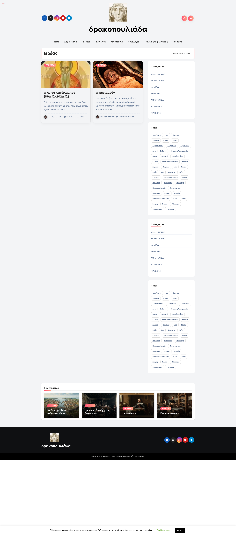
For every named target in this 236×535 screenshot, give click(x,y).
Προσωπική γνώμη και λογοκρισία (97, 411)
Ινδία (175, 167)
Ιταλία (154, 172)
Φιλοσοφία (175, 204)
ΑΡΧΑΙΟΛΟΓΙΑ (157, 80)
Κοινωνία (101, 42)
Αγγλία (165, 140)
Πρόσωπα (178, 42)
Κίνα (162, 172)
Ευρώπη (155, 167)
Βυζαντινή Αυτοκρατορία (179, 151)
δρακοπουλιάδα (118, 29)
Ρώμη (183, 199)
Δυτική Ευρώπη (177, 156)
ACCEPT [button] (180, 530)
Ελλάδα (155, 162)
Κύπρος (184, 177)
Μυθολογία (133, 42)
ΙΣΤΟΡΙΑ (101, 65)
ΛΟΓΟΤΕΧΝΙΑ (157, 100)
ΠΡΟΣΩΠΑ (50, 65)
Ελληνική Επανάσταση (170, 162)
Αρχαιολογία (71, 42)
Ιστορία (86, 42)
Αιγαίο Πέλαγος (158, 146)
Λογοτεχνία (117, 42)
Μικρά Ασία (168, 183)
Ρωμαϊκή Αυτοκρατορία (161, 199)
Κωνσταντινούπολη (170, 177)
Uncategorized (158, 74)
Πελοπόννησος (175, 188)
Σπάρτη (155, 204)
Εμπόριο (185, 162)
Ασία (154, 151)
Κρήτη (181, 172)
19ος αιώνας (157, 135)
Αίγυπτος (156, 140)
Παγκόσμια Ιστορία (159, 188)
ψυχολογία (170, 209)
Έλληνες (176, 135)
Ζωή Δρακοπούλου (55, 117)
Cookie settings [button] (163, 530)
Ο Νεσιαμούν (105, 92)
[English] (3, 3)
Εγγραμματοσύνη (170, 413)
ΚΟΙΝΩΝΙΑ (156, 93)
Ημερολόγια (129, 413)
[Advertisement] (74, 497)
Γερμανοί (165, 156)
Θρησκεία (166, 167)
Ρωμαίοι (177, 193)
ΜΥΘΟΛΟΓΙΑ (157, 106)
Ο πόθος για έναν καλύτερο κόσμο (56, 411)
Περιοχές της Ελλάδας (156, 42)
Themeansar (139, 456)
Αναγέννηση (172, 146)
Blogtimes (124, 456)
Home (56, 42)
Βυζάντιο (163, 151)
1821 (166, 135)
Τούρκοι (164, 204)
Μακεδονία (156, 183)
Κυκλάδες (156, 177)
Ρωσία (175, 199)
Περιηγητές (156, 193)
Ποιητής (167, 193)
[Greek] (5, 3)
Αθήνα (175, 140)
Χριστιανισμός (157, 209)
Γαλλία (155, 156)
